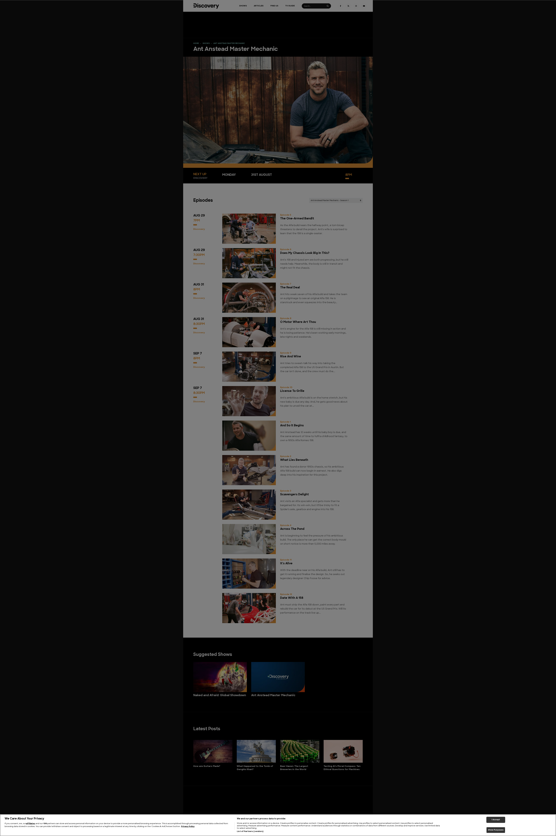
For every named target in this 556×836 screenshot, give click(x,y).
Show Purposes (496, 830)
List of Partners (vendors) (250, 831)
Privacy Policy (188, 826)
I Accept (496, 820)
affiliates (30, 824)
